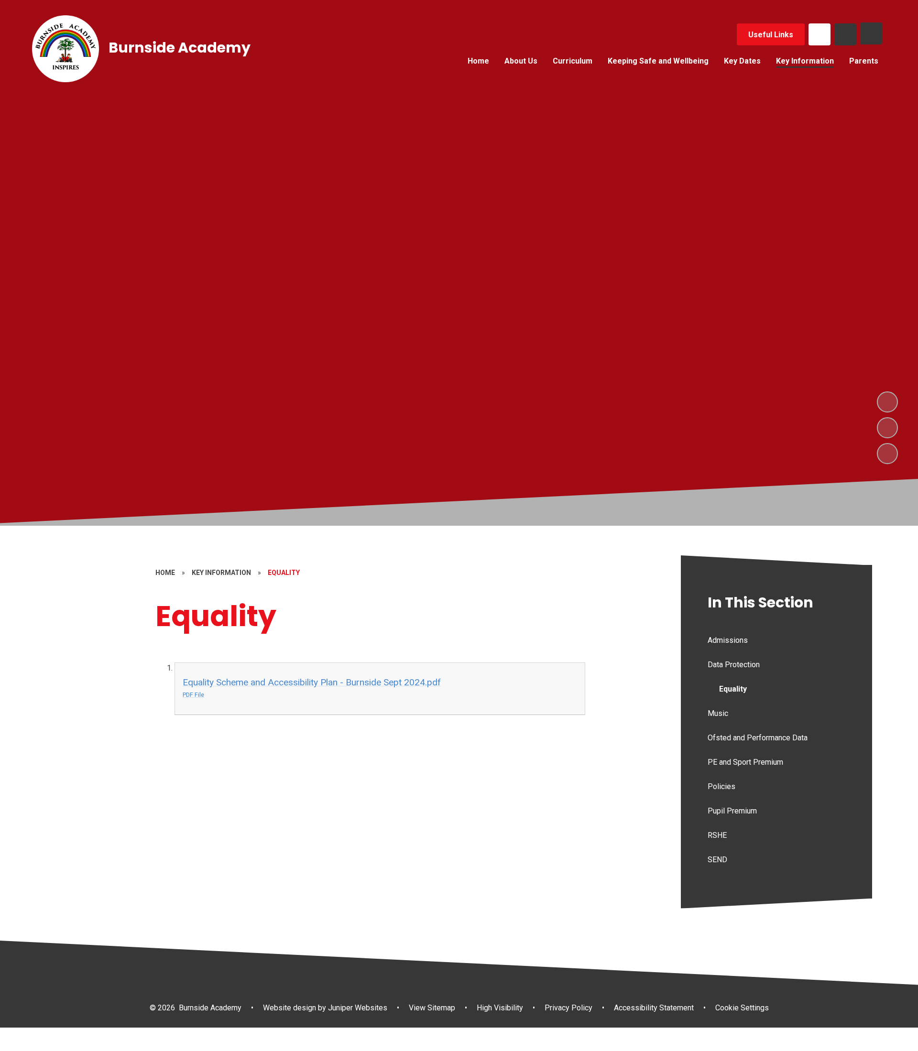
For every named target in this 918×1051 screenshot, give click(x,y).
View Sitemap (432, 1007)
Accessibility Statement (654, 1007)
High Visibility (500, 1007)
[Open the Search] (845, 34)
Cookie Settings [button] (742, 1007)
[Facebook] (820, 34)
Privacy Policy (568, 1007)
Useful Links (770, 34)
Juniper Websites (356, 1007)
